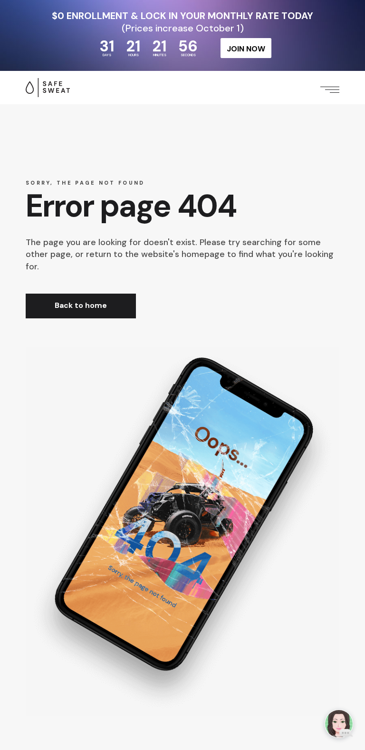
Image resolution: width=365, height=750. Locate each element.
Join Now (246, 49)
